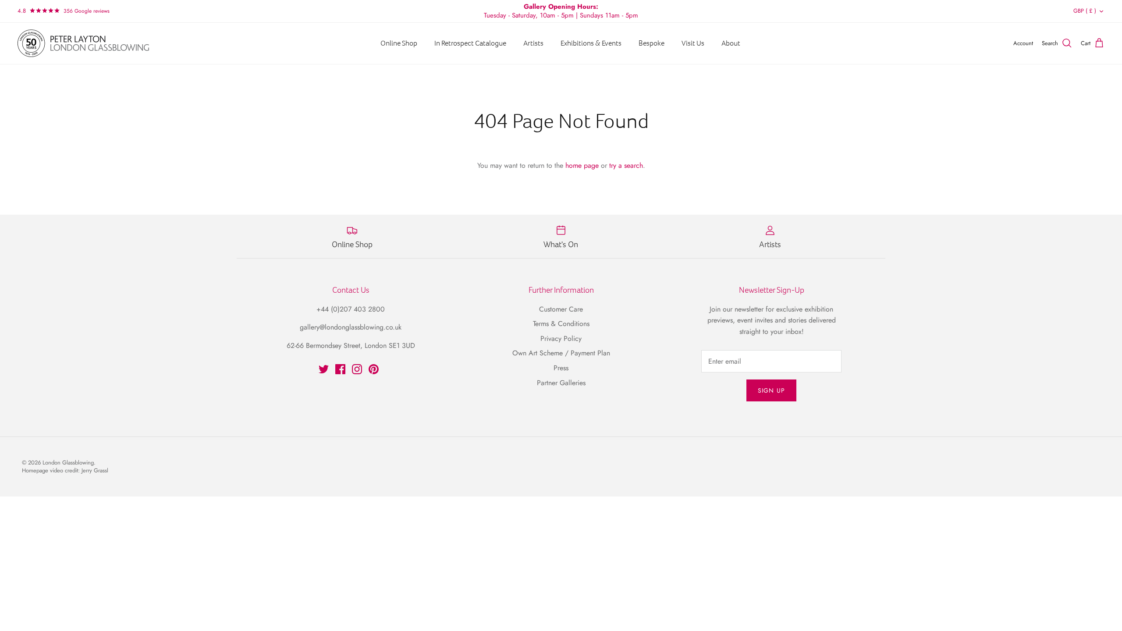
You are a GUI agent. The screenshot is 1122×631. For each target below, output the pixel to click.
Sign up (771, 390)
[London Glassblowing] (83, 43)
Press (561, 368)
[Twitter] (324, 369)
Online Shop (398, 43)
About (730, 43)
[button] (87, 11)
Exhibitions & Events (591, 43)
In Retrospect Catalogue (470, 43)
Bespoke (651, 43)
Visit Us (693, 43)
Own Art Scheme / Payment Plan (561, 353)
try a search (626, 165)
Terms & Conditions (561, 324)
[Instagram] (357, 369)
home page (582, 165)
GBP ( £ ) (1084, 11)
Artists (533, 43)
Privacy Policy (561, 338)
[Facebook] (340, 369)
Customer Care (561, 309)
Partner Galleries (561, 383)
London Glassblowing (68, 462)
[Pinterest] (374, 369)
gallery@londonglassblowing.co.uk (350, 327)
